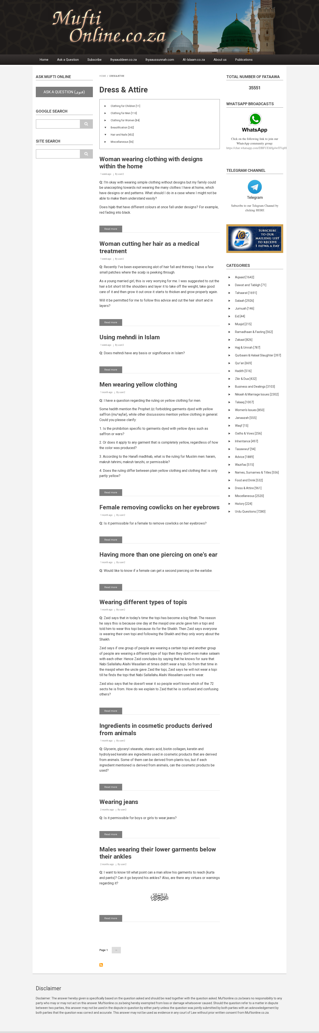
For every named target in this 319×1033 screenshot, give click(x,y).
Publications (244, 60)
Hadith (243, 371)
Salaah (244, 300)
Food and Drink (249, 480)
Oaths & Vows (248, 433)
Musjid (243, 324)
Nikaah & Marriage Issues (257, 394)
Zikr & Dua (246, 378)
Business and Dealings (255, 386)
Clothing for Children (125, 106)
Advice (244, 457)
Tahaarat (246, 293)
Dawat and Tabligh (250, 285)
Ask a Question (68, 60)
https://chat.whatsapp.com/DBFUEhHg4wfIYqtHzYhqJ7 (261, 148)
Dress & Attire (248, 488)
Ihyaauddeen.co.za (123, 60)
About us (220, 60)
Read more (113, 230)
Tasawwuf (245, 449)
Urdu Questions (250, 511)
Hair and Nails (122, 134)
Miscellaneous (122, 141)
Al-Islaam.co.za (194, 60)
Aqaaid (244, 277)
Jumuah (244, 308)
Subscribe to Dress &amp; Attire (101, 965)
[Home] (170, 27)
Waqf (241, 425)
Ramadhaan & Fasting (254, 332)
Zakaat (243, 339)
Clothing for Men (124, 113)
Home (44, 60)
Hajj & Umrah (247, 347)
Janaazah (246, 418)
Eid (240, 316)
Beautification (122, 127)
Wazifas (244, 464)
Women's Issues (249, 410)
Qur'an (243, 363)
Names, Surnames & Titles (257, 472)
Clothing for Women (125, 120)
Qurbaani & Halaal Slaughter (258, 355)
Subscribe (94, 60)
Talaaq (244, 402)
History (243, 503)
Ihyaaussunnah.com (159, 60)
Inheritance (246, 441)
